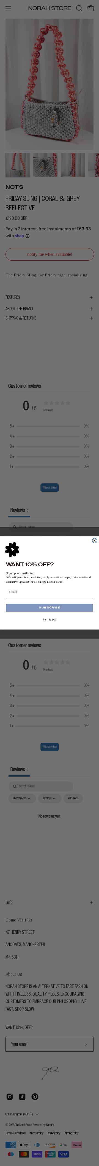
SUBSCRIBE (50, 608)
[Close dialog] (94, 540)
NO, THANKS (49, 620)
